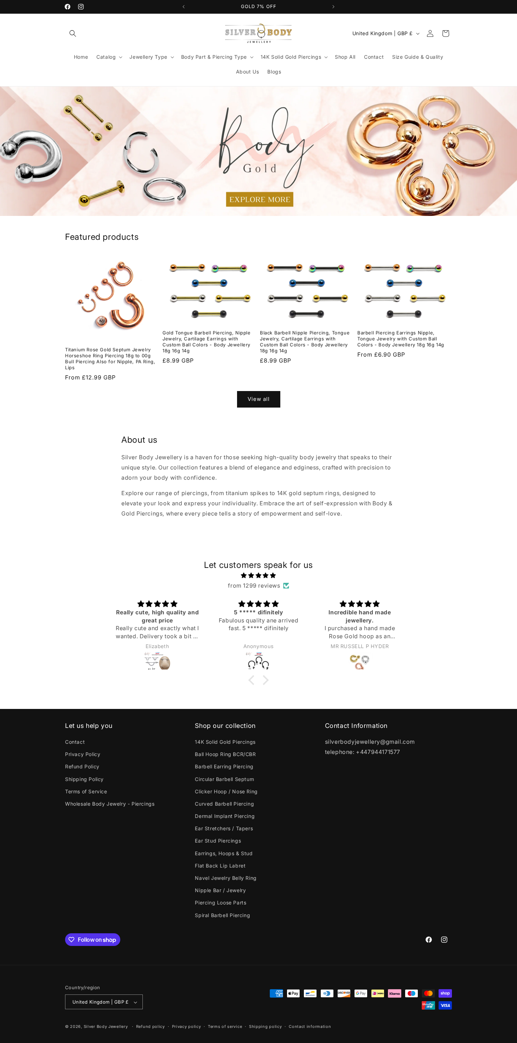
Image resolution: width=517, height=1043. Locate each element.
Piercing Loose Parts (220, 903)
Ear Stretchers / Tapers (224, 829)
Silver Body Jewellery (106, 1026)
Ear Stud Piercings (218, 841)
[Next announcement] (333, 6)
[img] (258, 575)
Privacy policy (186, 1026)
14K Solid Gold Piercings (225, 742)
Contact (75, 742)
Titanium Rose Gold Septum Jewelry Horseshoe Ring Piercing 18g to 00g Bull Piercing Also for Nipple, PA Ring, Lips (110, 358)
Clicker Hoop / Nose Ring (226, 791)
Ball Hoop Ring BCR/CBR (225, 754)
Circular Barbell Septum (224, 779)
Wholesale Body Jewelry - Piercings (109, 804)
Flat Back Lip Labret (220, 866)
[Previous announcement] (183, 6)
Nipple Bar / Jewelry (220, 891)
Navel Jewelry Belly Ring (225, 878)
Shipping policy (265, 1026)
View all (259, 399)
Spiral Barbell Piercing (222, 915)
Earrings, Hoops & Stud (224, 853)
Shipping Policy (84, 779)
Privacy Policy (82, 754)
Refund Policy (82, 767)
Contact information (310, 1026)
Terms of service (225, 1026)
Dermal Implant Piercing (225, 816)
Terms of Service (86, 791)
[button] (73, 33)
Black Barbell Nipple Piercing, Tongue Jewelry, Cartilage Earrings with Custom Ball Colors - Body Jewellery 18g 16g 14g (305, 341)
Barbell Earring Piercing (224, 767)
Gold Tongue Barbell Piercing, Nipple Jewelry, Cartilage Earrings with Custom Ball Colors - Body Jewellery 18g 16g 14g (206, 341)
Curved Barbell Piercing (224, 804)
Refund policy (150, 1026)
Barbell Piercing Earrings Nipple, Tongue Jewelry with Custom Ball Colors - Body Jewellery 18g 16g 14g (400, 338)
